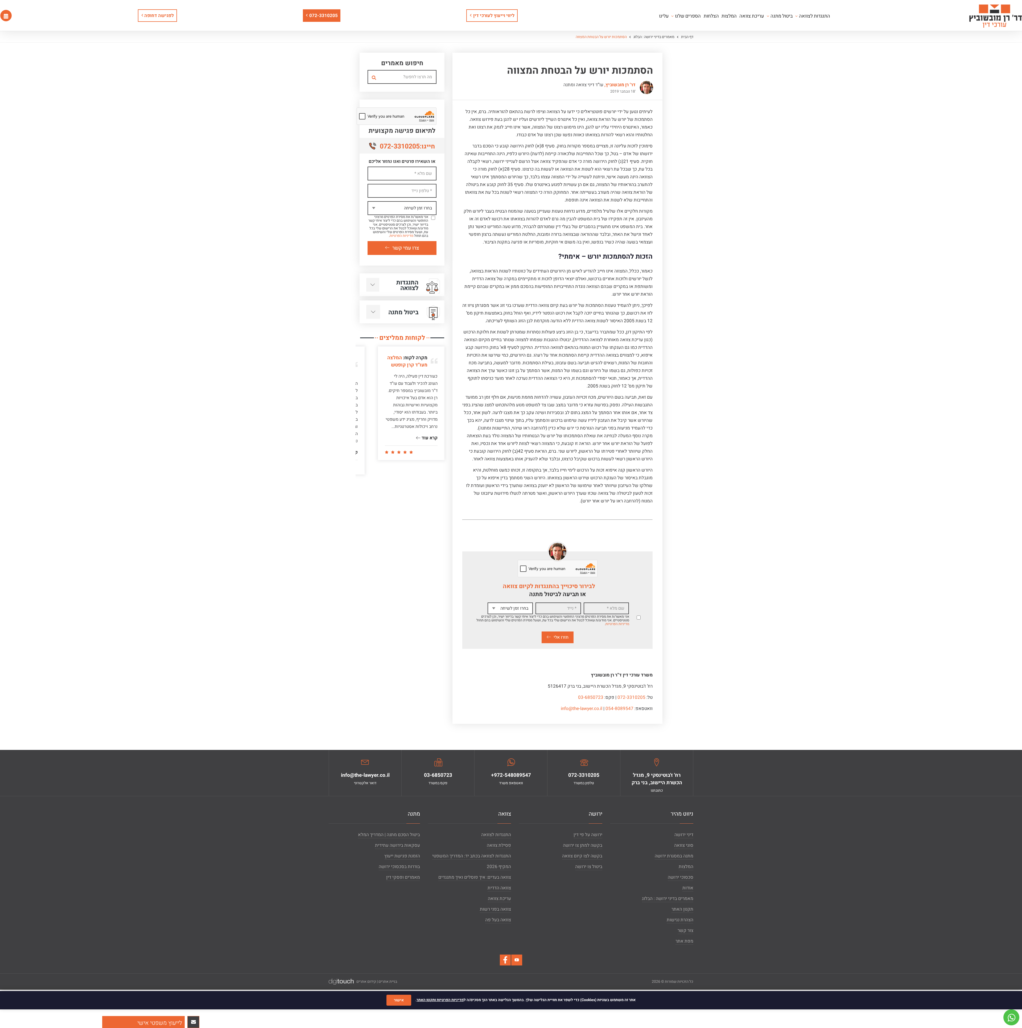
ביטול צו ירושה (588, 866)
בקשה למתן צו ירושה (582, 845)
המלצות (686, 866)
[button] (143, 1022)
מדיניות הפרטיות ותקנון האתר (440, 1000)
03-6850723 (590, 697)
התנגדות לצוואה (496, 834)
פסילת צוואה (499, 845)
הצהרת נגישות (680, 919)
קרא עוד (429, 452)
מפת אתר (684, 941)
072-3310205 (323, 15)
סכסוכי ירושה (680, 877)
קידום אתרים (366, 981)
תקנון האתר (682, 909)
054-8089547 (619, 708)
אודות (687, 888)
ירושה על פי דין (588, 834)
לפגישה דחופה (158, 15)
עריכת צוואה (499, 898)
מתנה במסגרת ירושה (674, 856)
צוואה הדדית (499, 888)
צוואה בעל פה (498, 919)
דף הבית (686, 37)
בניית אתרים (387, 981)
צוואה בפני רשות (495, 909)
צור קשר (685, 930)
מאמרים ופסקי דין (403, 877)
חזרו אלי (561, 637)
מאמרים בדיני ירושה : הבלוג (653, 37)
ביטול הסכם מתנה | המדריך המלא (389, 834)
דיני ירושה (683, 834)
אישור (399, 1000)
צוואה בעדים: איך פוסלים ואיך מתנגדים (474, 877)
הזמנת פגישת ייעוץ (402, 856)
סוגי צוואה (683, 845)
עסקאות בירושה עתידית (397, 845)
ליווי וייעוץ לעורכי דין (493, 15)
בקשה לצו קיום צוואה (582, 856)
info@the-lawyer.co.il (581, 708)
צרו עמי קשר (405, 248)
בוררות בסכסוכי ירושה (399, 866)
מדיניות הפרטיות (617, 623)
